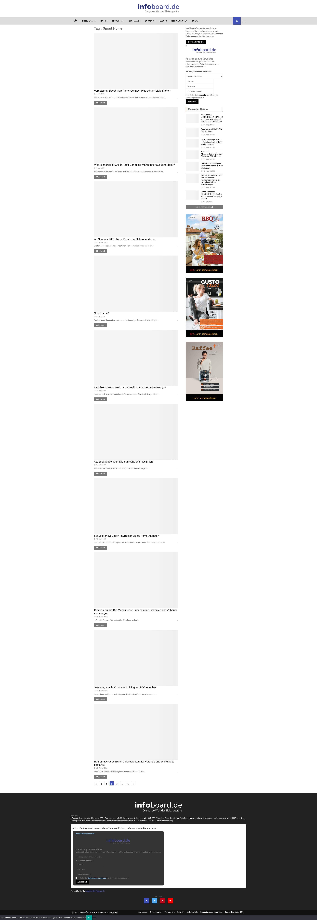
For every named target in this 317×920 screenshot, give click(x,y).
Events (163, 21)
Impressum (142, 912)
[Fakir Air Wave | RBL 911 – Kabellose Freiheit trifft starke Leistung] (192, 143)
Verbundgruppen (179, 21)
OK (89, 918)
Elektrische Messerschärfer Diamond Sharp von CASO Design (211, 153)
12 (128, 784)
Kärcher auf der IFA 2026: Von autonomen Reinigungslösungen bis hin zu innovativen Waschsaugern (211, 180)
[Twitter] (154, 900)
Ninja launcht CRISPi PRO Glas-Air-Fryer (211, 130)
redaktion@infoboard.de (95, 891)
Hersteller (133, 21)
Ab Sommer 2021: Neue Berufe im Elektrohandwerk (124, 239)
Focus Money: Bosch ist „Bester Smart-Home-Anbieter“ (126, 535)
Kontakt (180, 912)
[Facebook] (146, 900)
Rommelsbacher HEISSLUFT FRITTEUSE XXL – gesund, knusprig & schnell (211, 195)
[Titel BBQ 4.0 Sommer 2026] (204, 266)
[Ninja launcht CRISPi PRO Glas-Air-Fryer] (192, 132)
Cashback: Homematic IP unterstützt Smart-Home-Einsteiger (130, 387)
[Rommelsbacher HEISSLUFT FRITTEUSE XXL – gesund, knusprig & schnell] (192, 195)
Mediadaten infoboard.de (211, 912)
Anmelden (192, 101)
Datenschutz (192, 912)
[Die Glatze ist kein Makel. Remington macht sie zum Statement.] (192, 166)
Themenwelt (88, 21)
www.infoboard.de (87, 912)
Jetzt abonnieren (196, 42)
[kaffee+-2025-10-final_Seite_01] (204, 394)
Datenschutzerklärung (206, 95)
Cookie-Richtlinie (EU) (234, 912)
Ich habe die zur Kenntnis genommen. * (103, 878)
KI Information (156, 912)
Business (149, 21)
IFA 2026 (195, 21)
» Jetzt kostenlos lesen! (206, 270)
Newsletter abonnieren (85, 834)
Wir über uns (169, 912)
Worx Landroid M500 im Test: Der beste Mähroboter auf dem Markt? (134, 164)
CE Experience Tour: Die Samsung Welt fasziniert (123, 461)
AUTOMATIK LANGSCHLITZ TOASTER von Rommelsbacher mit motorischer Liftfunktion (212, 118)
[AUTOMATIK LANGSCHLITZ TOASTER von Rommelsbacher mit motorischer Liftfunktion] (192, 118)
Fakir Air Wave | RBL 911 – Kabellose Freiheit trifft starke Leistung (211, 142)
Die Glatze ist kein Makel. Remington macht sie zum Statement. (212, 165)
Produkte (116, 21)
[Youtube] (170, 900)
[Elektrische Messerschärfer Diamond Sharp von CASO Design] (192, 154)
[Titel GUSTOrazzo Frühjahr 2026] (204, 330)
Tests (103, 21)
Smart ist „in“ (101, 313)
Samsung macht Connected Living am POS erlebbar (125, 687)
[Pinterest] (162, 900)
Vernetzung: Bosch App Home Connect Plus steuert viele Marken (132, 90)
